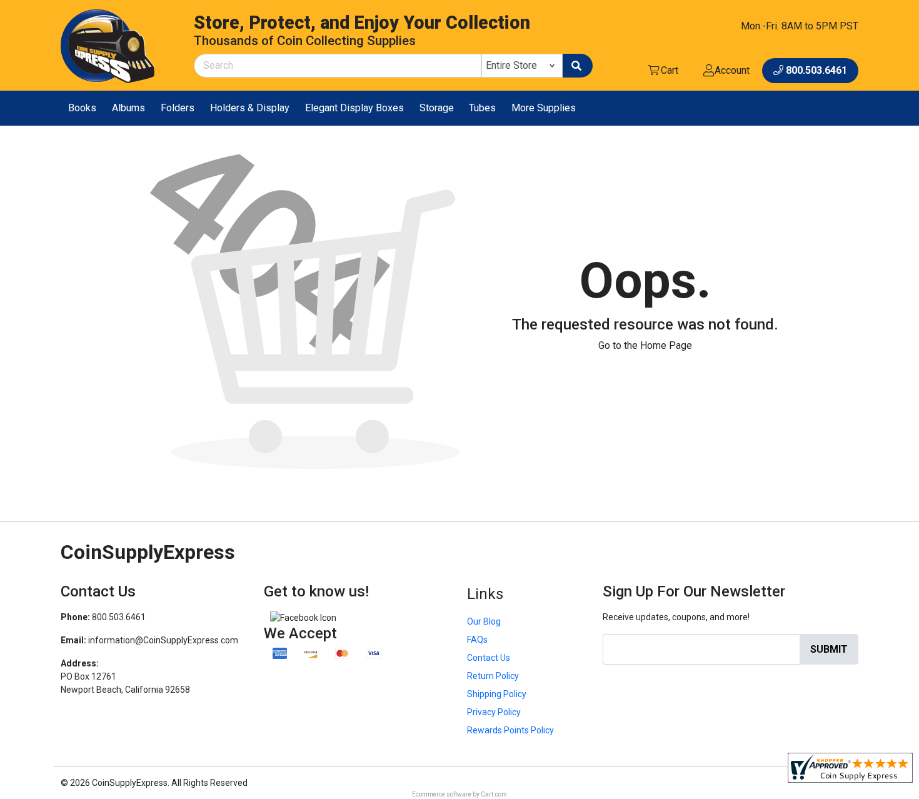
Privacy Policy (494, 712)
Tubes (482, 108)
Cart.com (494, 794)
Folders (177, 108)
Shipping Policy (496, 694)
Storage (436, 108)
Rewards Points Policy (510, 730)
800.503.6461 (119, 617)
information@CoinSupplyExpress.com (163, 640)
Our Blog (484, 621)
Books (82, 108)
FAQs (477, 640)
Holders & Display (249, 108)
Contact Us (488, 658)
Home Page (666, 345)
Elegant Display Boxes (354, 108)
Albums (128, 108)
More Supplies (543, 108)
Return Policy (493, 676)
